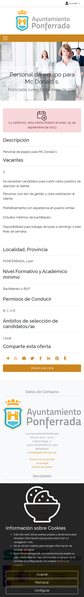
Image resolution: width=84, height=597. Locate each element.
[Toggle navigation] (5, 38)
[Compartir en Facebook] (40, 358)
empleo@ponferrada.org (42, 452)
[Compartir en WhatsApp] (16, 358)
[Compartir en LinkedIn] (48, 358)
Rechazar (42, 582)
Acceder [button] (73, 3)
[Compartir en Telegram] (7, 358)
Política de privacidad (42, 459)
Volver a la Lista (42, 368)
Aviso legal (42, 463)
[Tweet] (32, 358)
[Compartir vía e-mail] (24, 358)
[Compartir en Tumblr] (65, 358)
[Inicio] (42, 19)
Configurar (42, 590)
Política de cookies (42, 466)
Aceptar (42, 574)
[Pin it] (57, 358)
